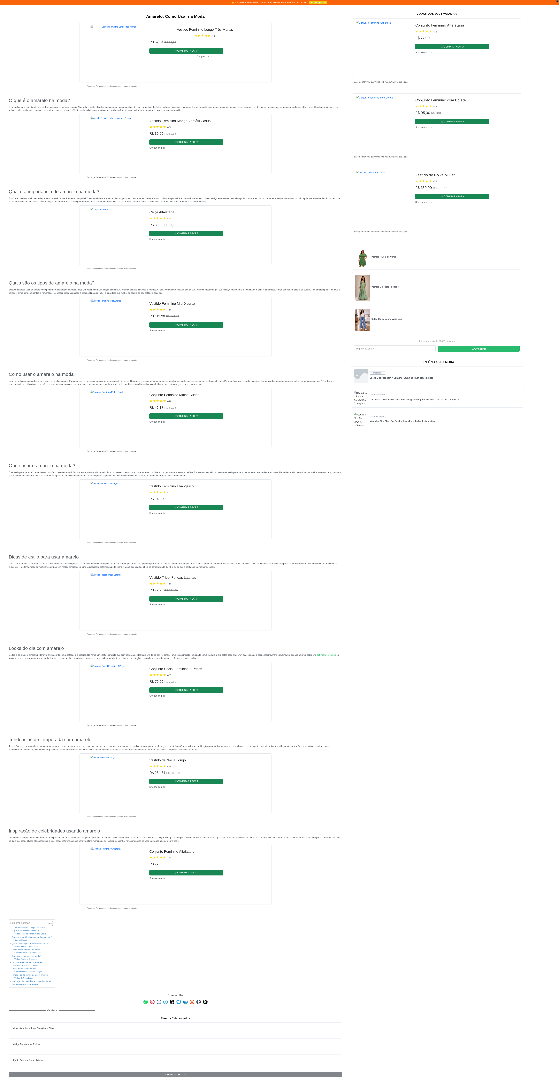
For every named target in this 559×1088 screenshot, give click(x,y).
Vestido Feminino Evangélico (25, 959)
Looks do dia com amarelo (24, 969)
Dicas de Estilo (378, 373)
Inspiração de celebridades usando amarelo (32, 981)
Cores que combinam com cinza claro (33, 1028)
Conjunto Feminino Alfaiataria (26, 984)
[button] (145, 1002)
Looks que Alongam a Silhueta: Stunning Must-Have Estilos (401, 377)
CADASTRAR (479, 348)
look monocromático (326, 655)
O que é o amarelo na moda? (25, 931)
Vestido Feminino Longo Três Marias (30, 927)
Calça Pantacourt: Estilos (26, 1044)
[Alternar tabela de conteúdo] (48, 923)
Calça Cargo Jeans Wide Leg (386, 319)
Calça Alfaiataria (20, 940)
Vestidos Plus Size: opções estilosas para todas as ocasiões (402, 421)
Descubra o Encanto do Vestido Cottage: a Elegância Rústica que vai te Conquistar (415, 399)
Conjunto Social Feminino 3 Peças (28, 972)
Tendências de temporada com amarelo (30, 975)
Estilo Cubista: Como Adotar (28, 1060)
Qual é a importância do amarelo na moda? (32, 937)
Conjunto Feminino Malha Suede (27, 953)
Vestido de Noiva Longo (23, 978)
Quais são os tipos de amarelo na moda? (30, 943)
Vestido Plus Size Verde (383, 256)
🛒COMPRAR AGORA (186, 51)
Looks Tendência (378, 394)
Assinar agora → (318, 2)
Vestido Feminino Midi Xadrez (26, 947)
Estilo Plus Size (378, 416)
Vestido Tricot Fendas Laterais (26, 965)
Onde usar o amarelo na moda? (26, 956)
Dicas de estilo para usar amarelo (27, 962)
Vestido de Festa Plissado (385, 286)
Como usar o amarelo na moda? (26, 950)
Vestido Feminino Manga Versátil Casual (30, 934)
